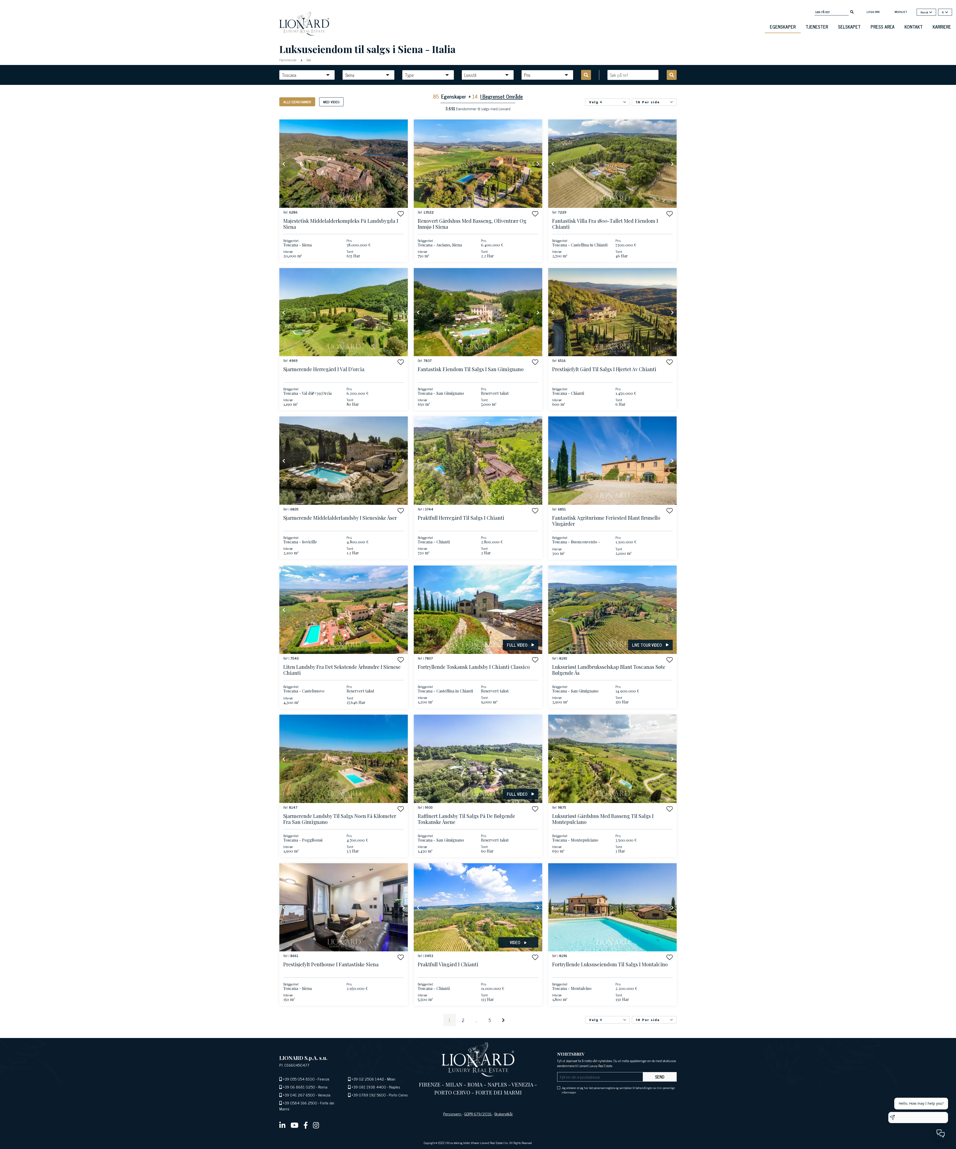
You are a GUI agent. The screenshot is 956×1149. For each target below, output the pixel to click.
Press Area (883, 26)
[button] (401, 214)
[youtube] (295, 1125)
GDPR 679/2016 (478, 1113)
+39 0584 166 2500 (300, 1102)
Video (515, 942)
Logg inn (873, 11)
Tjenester (817, 26)
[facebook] (305, 1125)
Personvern (452, 1113)
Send (659, 1077)
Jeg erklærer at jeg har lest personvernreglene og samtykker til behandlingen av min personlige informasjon (618, 1090)
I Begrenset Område (501, 96)
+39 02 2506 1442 (368, 1079)
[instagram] (316, 1125)
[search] (852, 11)
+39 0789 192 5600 (369, 1095)
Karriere (942, 26)
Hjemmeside (288, 59)
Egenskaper (783, 26)
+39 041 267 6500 (299, 1095)
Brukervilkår (503, 1113)
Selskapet (849, 26)
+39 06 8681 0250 (299, 1087)
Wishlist (901, 11)
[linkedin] (282, 1125)
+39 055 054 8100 (299, 1079)
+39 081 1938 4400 (369, 1087)
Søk (308, 59)
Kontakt (913, 26)
